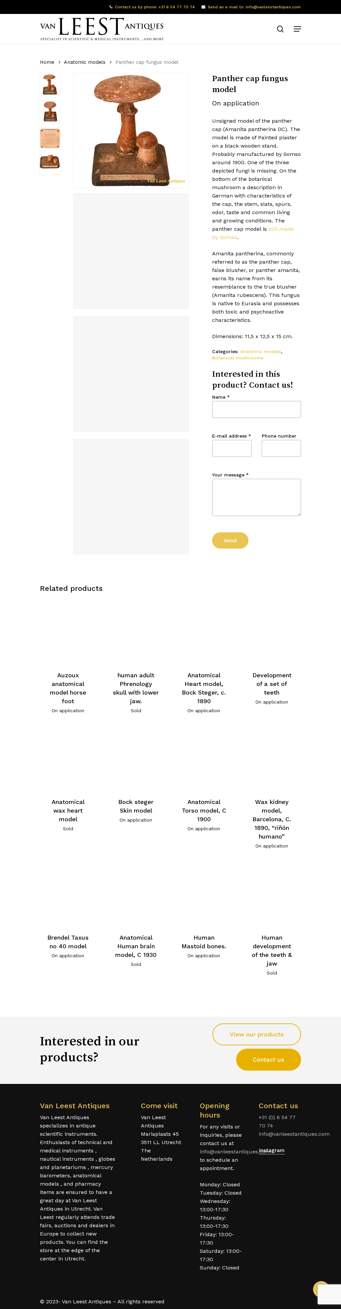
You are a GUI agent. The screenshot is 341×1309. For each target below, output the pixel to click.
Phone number (279, 436)
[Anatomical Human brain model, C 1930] (136, 893)
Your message (230, 474)
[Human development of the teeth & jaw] (271, 893)
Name (221, 397)
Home (47, 62)
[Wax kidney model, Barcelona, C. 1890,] (271, 758)
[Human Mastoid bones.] (203, 893)
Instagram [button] (272, 1150)
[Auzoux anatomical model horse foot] (68, 631)
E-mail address (231, 436)
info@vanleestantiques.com (235, 1151)
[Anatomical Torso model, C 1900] (203, 758)
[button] (297, 29)
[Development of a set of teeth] (271, 631)
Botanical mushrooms (237, 357)
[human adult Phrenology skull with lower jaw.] (136, 631)
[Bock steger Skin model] (136, 758)
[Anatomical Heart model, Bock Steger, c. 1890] (203, 631)
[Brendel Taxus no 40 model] (68, 893)
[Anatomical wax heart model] (68, 758)
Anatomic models (85, 62)
